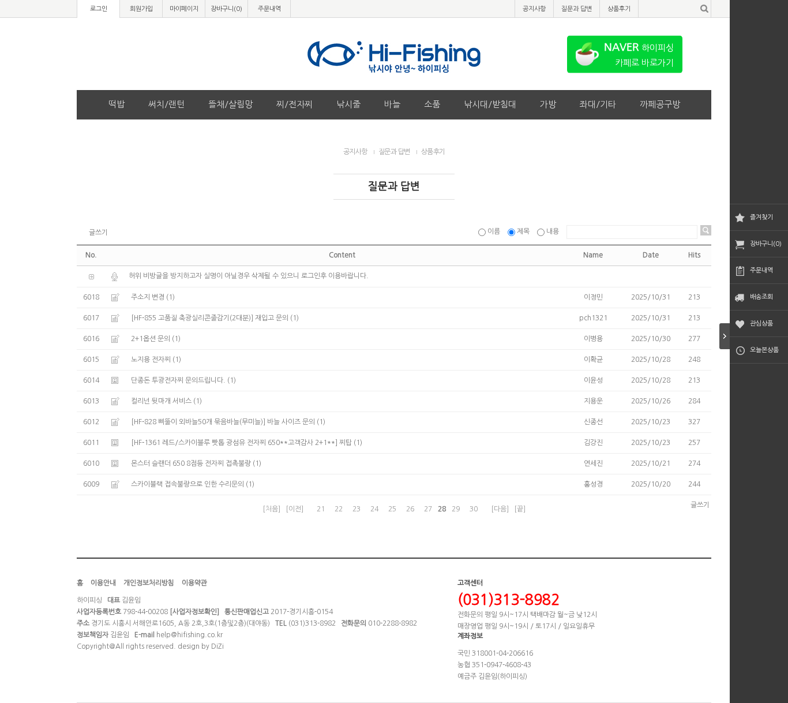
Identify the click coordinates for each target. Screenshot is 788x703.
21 (321, 509)
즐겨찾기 (761, 217)
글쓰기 (98, 232)
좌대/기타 (598, 104)
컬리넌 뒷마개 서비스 (161, 401)
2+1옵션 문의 (150, 338)
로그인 (98, 9)
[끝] (520, 509)
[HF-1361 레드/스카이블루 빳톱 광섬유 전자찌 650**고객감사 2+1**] (234, 442)
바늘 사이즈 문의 (291, 421)
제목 (523, 231)
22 (339, 509)
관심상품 (761, 323)
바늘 (392, 104)
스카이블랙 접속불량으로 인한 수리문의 (187, 484)
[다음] (500, 509)
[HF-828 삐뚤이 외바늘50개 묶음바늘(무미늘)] (198, 421)
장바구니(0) (766, 244)
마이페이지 (184, 9)
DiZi (217, 646)
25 (392, 509)
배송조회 (761, 297)
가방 (548, 104)
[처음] (271, 509)
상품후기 (619, 9)
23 (356, 509)
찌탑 (345, 442)
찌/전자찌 (294, 104)
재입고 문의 (271, 318)
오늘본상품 (764, 350)
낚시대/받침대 (490, 104)
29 (456, 509)
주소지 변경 (147, 297)
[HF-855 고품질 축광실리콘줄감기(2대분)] (192, 318)
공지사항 (534, 9)
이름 (494, 231)
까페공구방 (660, 104)
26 (410, 509)
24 (374, 509)
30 (474, 509)
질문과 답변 (576, 9)
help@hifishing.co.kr (189, 634)
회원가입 (141, 9)
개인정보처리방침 (148, 582)
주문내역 (761, 270)
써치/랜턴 (166, 104)
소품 (432, 104)
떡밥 (116, 104)
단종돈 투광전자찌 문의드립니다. (178, 380)
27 (428, 509)
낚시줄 (348, 104)
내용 (553, 231)
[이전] (294, 509)
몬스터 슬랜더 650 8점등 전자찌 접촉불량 (191, 463)
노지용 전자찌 (151, 359)
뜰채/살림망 (230, 104)
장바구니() (226, 9)
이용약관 (194, 582)
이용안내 (103, 582)
